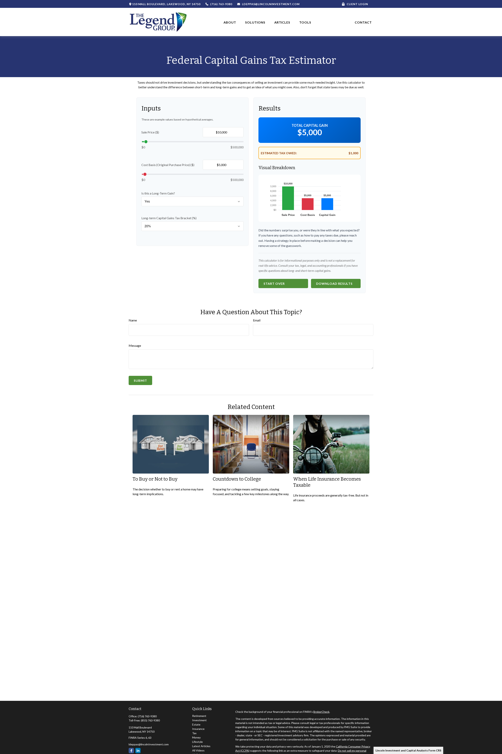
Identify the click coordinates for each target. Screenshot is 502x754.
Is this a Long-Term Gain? (158, 193)
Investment (199, 720)
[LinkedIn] (138, 750)
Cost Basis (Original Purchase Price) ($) (167, 165)
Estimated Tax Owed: (279, 153)
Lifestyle (197, 741)
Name (133, 320)
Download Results (334, 283)
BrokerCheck (321, 711)
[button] (230, 22)
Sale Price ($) (150, 132)
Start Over (274, 283)
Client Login (357, 4)
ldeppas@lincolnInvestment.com (270, 4)
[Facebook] (131, 750)
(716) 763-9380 (221, 4)
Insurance (198, 728)
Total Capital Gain (310, 125)
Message (135, 345)
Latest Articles (201, 746)
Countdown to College (237, 479)
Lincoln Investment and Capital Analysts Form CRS (408, 750)
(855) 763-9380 (150, 720)
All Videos (198, 750)
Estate (196, 724)
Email (256, 320)
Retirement (199, 715)
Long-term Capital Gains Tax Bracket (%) (168, 218)
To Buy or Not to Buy (155, 479)
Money (196, 737)
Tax (194, 733)
